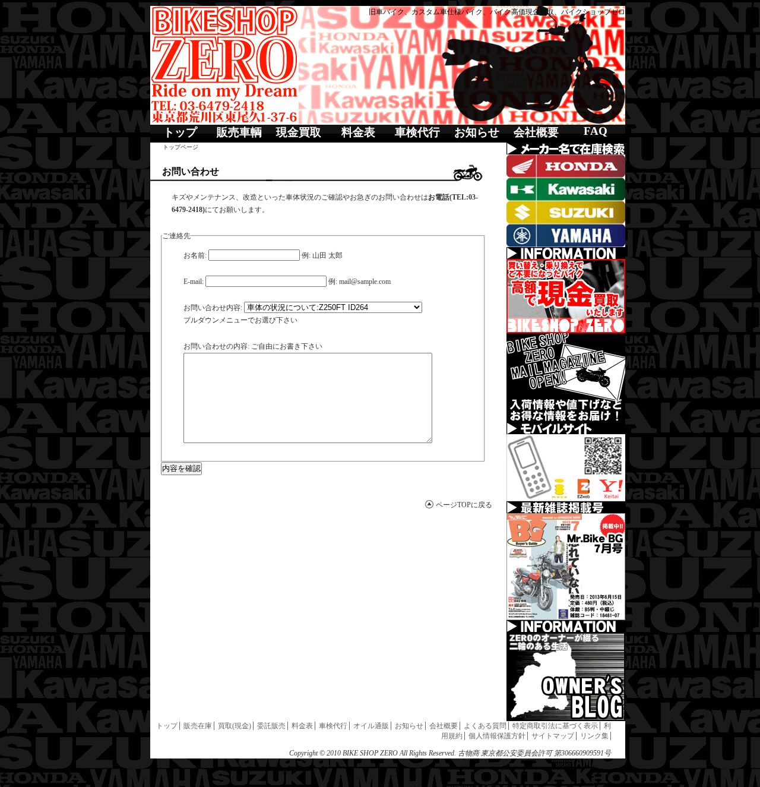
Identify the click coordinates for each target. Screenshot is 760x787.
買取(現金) (234, 726)
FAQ (595, 131)
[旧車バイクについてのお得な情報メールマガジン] (565, 377)
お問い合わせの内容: (216, 346)
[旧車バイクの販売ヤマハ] (565, 235)
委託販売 (271, 726)
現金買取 (298, 132)
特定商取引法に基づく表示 (555, 726)
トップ (180, 132)
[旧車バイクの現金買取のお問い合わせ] (565, 296)
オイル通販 (371, 726)
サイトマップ (552, 736)
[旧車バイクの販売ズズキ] (565, 212)
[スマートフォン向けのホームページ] (565, 467)
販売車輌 (239, 132)
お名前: (195, 255)
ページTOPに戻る (464, 505)
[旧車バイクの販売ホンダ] (565, 166)
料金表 (358, 132)
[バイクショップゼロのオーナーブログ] (565, 676)
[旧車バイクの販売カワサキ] (565, 189)
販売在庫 (197, 726)
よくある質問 (485, 726)
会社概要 (536, 132)
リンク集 (594, 736)
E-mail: (193, 281)
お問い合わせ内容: (212, 308)
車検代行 (417, 132)
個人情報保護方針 (496, 736)
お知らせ (476, 132)
